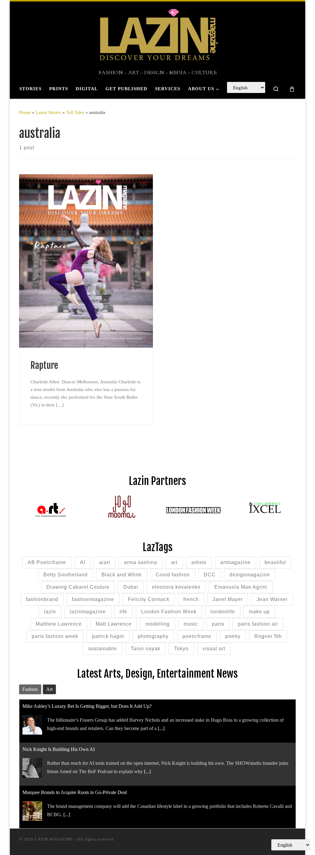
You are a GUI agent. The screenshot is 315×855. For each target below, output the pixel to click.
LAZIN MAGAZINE (54, 839)
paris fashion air (258, 624)
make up (259, 611)
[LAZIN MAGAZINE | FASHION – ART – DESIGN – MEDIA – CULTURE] (157, 35)
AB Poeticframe (47, 562)
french (191, 599)
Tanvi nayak (145, 648)
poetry (233, 636)
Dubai (130, 587)
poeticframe (196, 636)
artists (198, 562)
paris (218, 624)
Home (25, 112)
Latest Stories (48, 112)
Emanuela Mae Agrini (240, 587)
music (191, 624)
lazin (50, 611)
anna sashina (140, 562)
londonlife (222, 611)
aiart (104, 562)
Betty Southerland (65, 574)
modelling (158, 624)
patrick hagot (108, 636)
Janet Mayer (228, 599)
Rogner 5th (268, 636)
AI (82, 562)
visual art (213, 648)
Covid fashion (173, 574)
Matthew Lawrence (59, 624)
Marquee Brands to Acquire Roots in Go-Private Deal (74, 792)
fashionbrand (42, 599)
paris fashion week (55, 636)
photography (153, 636)
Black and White (122, 574)
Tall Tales (75, 112)
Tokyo (181, 648)
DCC (210, 574)
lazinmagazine (88, 611)
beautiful (275, 562)
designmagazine (249, 574)
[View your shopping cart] (292, 89)
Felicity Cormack (148, 599)
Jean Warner (272, 599)
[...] (161, 728)
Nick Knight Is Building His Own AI (58, 749)
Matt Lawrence (114, 624)
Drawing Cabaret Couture (78, 587)
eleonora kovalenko (176, 587)
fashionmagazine (93, 599)
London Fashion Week (169, 611)
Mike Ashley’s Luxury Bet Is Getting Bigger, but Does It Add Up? (87, 706)
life (123, 611)
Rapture (44, 365)
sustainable (102, 648)
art (174, 562)
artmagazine (235, 562)
